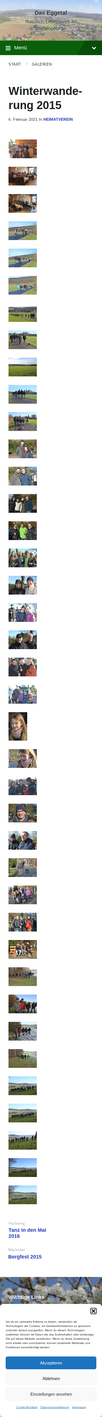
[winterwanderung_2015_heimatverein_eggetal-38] (51, 176)
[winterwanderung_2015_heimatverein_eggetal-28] (51, 448)
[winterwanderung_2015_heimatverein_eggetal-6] (51, 1058)
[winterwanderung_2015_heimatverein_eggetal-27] (51, 476)
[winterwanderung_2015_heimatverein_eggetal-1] (51, 1194)
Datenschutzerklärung (55, 1407)
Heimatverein (58, 119)
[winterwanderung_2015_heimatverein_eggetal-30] (51, 367)
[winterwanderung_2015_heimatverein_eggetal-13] (51, 867)
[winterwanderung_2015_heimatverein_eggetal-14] (51, 785)
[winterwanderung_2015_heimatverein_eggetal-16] (51, 813)
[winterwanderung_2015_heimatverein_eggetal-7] (51, 1031)
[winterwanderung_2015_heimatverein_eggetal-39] (51, 148)
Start (14, 64)
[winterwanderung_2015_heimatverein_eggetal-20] (51, 667)
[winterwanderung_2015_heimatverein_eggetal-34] (51, 285)
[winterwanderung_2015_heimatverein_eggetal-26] (51, 503)
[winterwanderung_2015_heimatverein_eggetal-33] (51, 312)
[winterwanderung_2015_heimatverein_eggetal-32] (51, 339)
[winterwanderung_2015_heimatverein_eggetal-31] (51, 394)
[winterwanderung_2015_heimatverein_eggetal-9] (51, 976)
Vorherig (16, 1223)
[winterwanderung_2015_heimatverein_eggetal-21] (51, 639)
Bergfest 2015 (25, 1257)
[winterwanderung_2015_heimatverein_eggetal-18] (51, 726)
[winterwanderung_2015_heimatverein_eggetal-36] (51, 230)
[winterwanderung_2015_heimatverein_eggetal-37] (51, 203)
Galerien (42, 64)
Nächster (16, 1250)
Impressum (79, 1407)
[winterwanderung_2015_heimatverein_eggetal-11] (51, 922)
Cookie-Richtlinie (27, 1407)
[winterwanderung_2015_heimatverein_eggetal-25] (51, 530)
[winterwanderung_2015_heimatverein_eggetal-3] (51, 1140)
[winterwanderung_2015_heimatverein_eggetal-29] (51, 421)
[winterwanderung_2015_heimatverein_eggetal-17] (51, 758)
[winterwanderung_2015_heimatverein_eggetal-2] (51, 1167)
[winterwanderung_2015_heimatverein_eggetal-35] (51, 258)
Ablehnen (51, 1378)
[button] (93, 1311)
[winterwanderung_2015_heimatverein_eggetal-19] (51, 694)
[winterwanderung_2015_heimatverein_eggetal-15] (51, 840)
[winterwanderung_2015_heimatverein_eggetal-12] (51, 894)
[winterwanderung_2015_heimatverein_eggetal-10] (51, 949)
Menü (20, 48)
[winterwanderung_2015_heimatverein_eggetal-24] (51, 558)
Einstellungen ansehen (51, 1394)
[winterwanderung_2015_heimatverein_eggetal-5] (51, 1085)
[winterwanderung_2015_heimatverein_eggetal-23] (51, 585)
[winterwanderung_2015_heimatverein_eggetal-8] (51, 1004)
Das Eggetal (51, 13)
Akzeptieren (51, 1362)
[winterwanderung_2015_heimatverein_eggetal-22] (51, 612)
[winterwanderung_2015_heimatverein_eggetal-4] (51, 1113)
